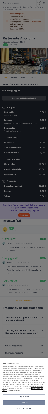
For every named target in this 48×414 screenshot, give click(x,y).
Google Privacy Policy (14, 390)
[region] (24, 386)
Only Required (24, 397)
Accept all (24, 403)
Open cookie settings (24, 408)
